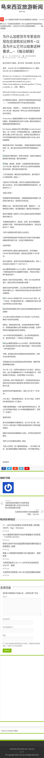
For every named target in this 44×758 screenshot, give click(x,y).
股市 (34, 383)
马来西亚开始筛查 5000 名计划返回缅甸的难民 (22, 572)
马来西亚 (25, 108)
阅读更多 (6, 462)
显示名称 (6, 619)
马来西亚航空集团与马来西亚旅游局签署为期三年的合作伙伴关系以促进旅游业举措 (17, 504)
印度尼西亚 (34, 108)
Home (4, 24)
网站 (4, 635)
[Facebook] (23, 751)
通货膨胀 (27, 383)
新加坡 (9, 108)
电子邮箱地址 (8, 627)
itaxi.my (31, 749)
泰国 (4, 108)
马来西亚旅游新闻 (22, 7)
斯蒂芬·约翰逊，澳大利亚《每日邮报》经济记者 (23, 63)
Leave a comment (10, 58)
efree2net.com (22, 749)
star (6, 56)
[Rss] (21, 751)
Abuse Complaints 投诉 (9, 731)
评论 (5, 597)
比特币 (13, 135)
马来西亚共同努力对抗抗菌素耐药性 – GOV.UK (27, 512)
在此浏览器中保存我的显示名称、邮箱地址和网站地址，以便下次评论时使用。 (21, 645)
